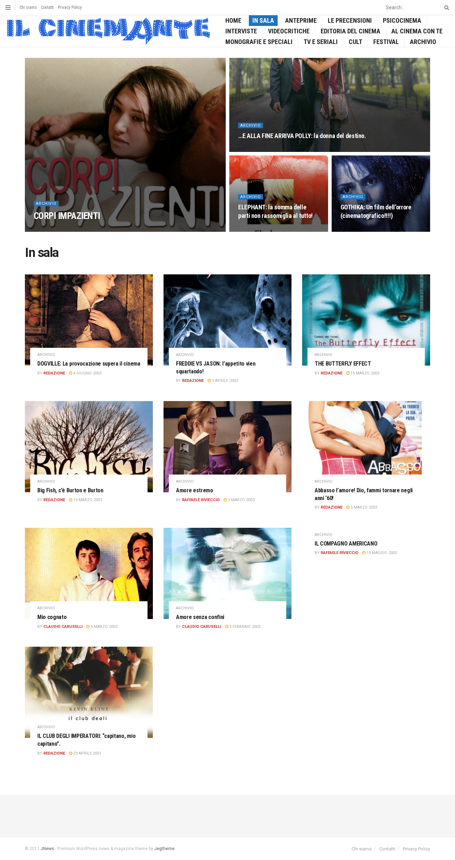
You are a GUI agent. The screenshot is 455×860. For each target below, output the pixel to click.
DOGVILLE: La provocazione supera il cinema (88, 363)
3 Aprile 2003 (224, 380)
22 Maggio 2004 (257, 149)
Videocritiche (289, 31)
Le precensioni (350, 20)
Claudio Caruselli (62, 626)
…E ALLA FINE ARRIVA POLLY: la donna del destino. (302, 135)
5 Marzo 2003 (241, 500)
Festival (386, 41)
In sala (263, 20)
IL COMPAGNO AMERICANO (346, 543)
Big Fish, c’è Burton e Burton (70, 490)
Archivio (423, 41)
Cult (355, 41)
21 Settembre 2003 (260, 229)
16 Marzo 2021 (99, 229)
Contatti (47, 7)
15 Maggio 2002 (381, 552)
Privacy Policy (70, 7)
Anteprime (301, 20)
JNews (47, 848)
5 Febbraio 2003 (244, 626)
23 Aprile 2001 (86, 753)
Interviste (241, 31)
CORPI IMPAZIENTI (67, 215)
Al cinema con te (417, 31)
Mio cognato (51, 617)
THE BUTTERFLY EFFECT (343, 363)
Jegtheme (164, 848)
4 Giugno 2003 (86, 373)
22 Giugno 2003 (359, 229)
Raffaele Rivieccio (58, 229)
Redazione (54, 373)
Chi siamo (28, 7)
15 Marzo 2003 (364, 373)
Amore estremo (194, 490)
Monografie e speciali (259, 41)
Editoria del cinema (350, 31)
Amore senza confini (200, 617)
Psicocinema (402, 20)
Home (233, 20)
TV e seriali (321, 41)
